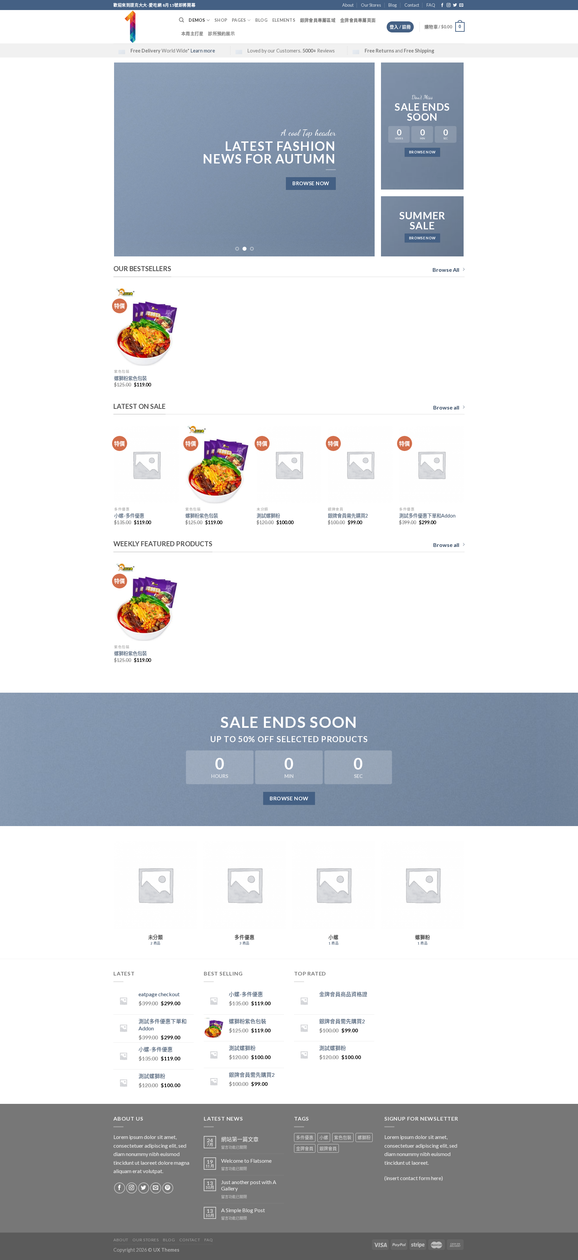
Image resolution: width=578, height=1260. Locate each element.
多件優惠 (304, 1137)
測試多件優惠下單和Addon (427, 516)
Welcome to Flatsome (246, 1160)
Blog (392, 5)
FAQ (430, 5)
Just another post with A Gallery (248, 1185)
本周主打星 (192, 33)
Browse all (446, 407)
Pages (239, 20)
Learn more (203, 50)
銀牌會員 (328, 1148)
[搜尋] (181, 20)
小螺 (323, 1137)
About (348, 5)
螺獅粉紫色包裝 (130, 378)
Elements (283, 20)
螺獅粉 (364, 1137)
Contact (411, 5)
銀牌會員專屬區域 (317, 20)
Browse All (445, 269)
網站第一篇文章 (240, 1139)
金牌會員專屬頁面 (358, 20)
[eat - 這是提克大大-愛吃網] (141, 26)
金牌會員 (304, 1148)
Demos (197, 20)
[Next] (361, 159)
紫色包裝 (343, 1137)
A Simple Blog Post (243, 1210)
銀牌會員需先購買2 (348, 516)
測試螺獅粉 (268, 516)
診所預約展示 (221, 33)
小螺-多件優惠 (129, 516)
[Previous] (128, 159)
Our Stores (371, 5)
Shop (220, 20)
